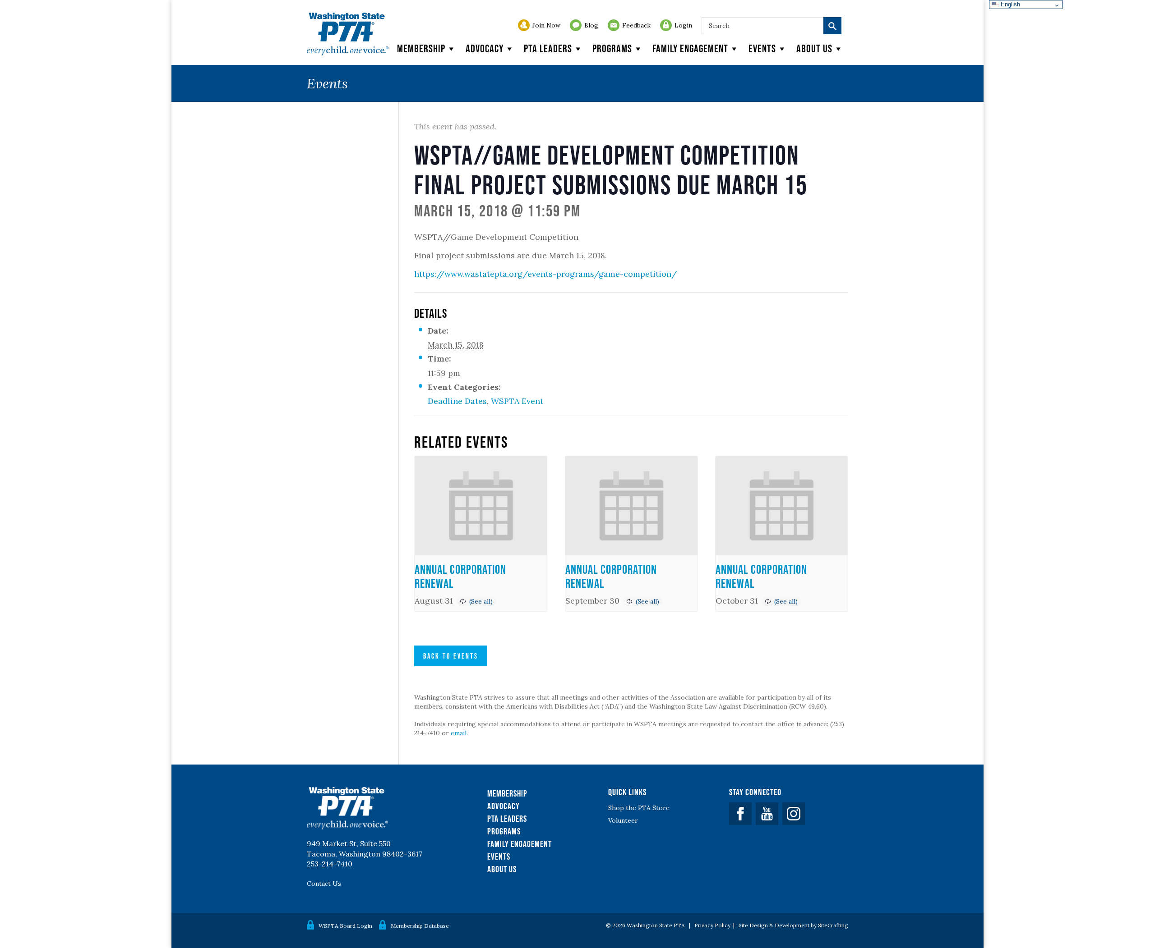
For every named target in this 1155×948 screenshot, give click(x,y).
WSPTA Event (517, 401)
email (459, 733)
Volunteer (623, 820)
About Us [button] (814, 48)
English (1009, 4)
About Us (502, 869)
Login (683, 25)
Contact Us (324, 883)
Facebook (740, 813)
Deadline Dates (457, 401)
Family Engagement (690, 48)
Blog (591, 25)
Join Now (546, 25)
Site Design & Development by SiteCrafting (793, 925)
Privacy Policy (712, 925)
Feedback (636, 25)
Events (762, 48)
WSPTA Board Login (345, 925)
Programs (612, 48)
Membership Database (420, 925)
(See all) (481, 601)
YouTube (767, 813)
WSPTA (347, 34)
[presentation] (481, 505)
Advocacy (485, 48)
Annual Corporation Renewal (460, 576)
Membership (421, 48)
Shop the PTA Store (639, 808)
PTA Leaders (548, 48)
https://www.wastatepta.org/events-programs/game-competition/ (545, 274)
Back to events (450, 656)
